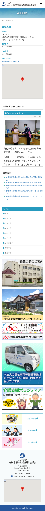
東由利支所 (9, 243)
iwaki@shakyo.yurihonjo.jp (11, 61)
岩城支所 (8, 228)
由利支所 (8, 233)
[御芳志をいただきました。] (22, 133)
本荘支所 (8, 218)
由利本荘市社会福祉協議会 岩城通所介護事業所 (23, 183)
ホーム (4, 21)
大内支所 (8, 238)
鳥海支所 (8, 253)
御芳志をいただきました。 (15, 113)
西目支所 (8, 248)
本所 (6, 213)
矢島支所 (8, 223)
